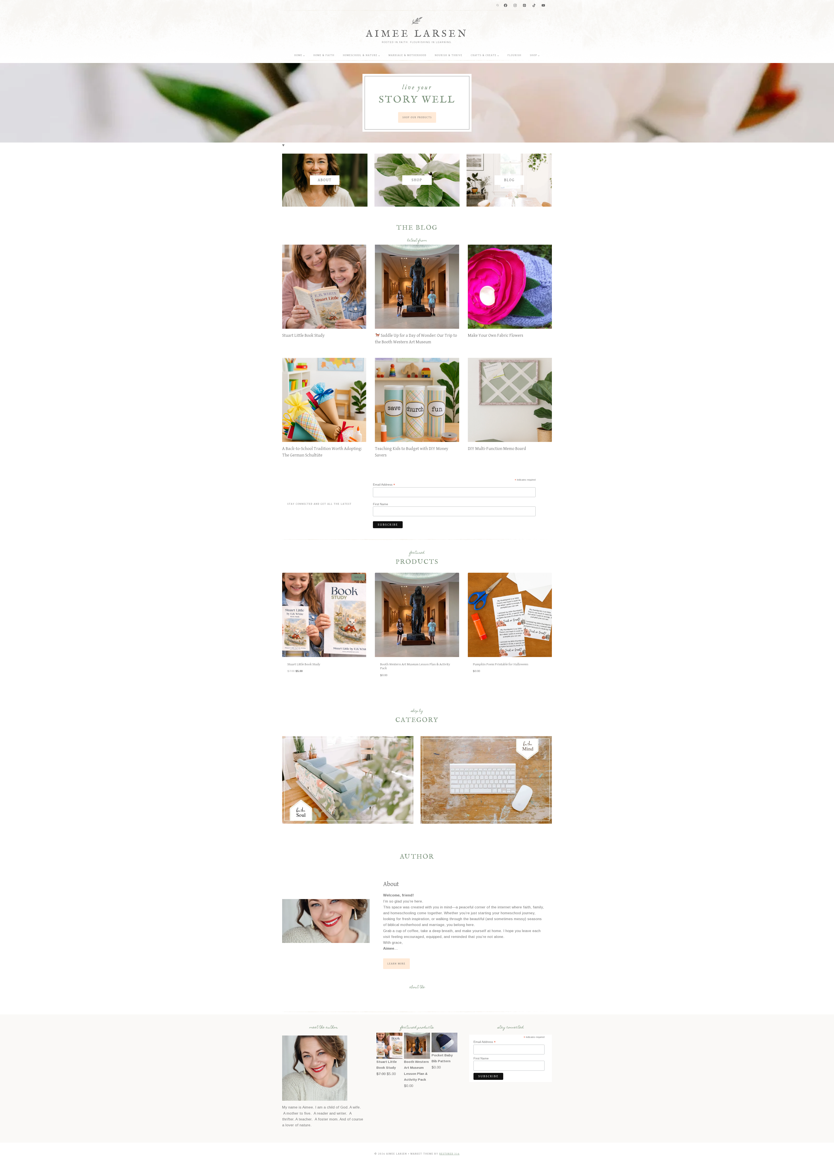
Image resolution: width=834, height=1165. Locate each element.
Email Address (384, 485)
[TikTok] (534, 5)
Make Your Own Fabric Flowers (495, 335)
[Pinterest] (524, 5)
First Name (380, 504)
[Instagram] (515, 5)
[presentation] (324, 287)
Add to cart (295, 685)
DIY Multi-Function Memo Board (497, 448)
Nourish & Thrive (448, 55)
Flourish (514, 55)
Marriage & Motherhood (407, 55)
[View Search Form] (497, 5)
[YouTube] (543, 5)
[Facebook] (505, 5)
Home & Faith (323, 55)
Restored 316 (449, 1153)
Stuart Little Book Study (303, 335)
